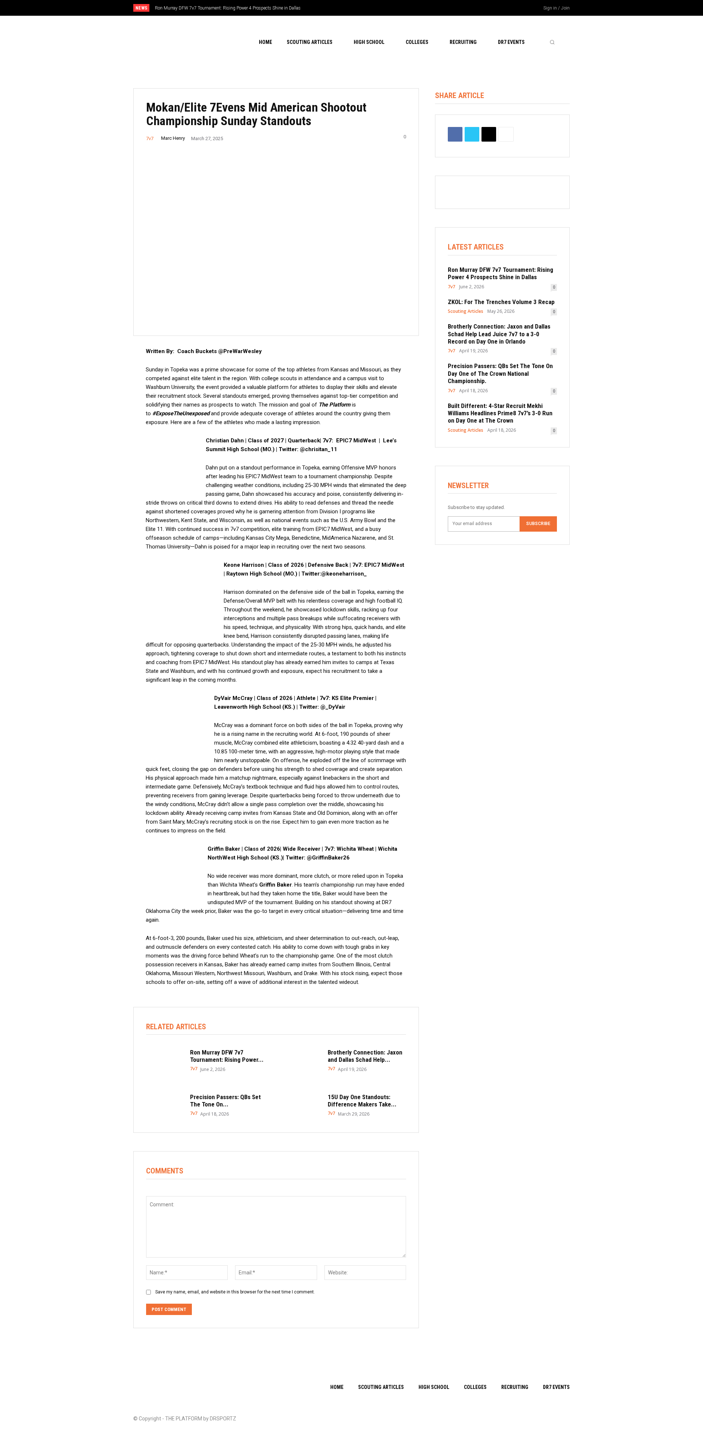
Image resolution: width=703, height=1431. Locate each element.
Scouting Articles (465, 311)
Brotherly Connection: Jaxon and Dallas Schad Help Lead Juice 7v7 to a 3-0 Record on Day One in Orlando (499, 334)
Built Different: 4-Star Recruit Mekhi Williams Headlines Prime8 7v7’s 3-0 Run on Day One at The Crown (500, 413)
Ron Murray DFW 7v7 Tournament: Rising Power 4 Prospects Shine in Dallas (228, 8)
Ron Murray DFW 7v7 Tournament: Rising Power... (227, 1056)
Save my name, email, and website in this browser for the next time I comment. (235, 1292)
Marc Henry (173, 138)
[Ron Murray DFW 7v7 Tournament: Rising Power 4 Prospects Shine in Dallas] (164, 1060)
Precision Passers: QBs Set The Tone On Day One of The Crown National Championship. (500, 373)
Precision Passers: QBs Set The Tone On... (225, 1100)
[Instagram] (505, 8)
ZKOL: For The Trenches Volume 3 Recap (501, 302)
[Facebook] (493, 8)
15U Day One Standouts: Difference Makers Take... (362, 1100)
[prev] (364, 7)
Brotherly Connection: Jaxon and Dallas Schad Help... (365, 1056)
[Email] (488, 134)
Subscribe (538, 523)
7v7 (149, 138)
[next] (375, 7)
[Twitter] (517, 8)
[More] (506, 134)
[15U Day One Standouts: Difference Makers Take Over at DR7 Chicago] (302, 1105)
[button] (552, 42)
